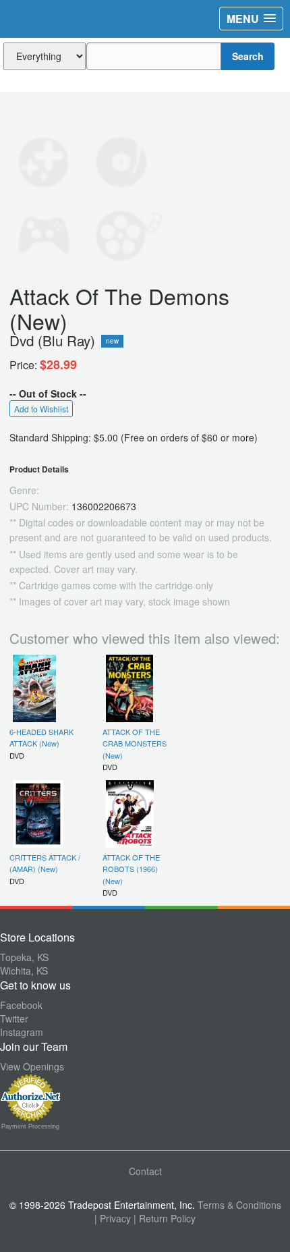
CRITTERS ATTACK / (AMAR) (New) (44, 863)
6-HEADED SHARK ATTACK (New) (41, 737)
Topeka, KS (24, 957)
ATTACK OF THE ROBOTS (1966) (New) (131, 869)
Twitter (14, 1018)
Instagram (21, 1032)
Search (248, 56)
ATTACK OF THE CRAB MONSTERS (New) (135, 743)
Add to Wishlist (41, 408)
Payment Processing (30, 1126)
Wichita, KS (24, 970)
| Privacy (112, 1218)
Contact (145, 1171)
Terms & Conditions (239, 1205)
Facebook (21, 1005)
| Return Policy (165, 1218)
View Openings (32, 1066)
